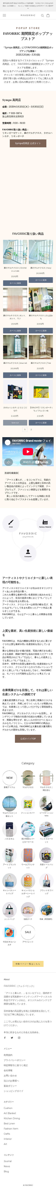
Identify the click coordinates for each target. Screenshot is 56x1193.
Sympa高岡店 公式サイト (28, 143)
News (7, 1166)
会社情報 (8, 1070)
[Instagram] (19, 1037)
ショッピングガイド (13, 1091)
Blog (6, 1171)
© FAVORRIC (28, 1185)
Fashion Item (11, 1128)
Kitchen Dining (12, 1118)
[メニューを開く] (4, 15)
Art (5, 1144)
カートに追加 (15, 283)
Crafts (7, 1133)
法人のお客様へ (11, 1080)
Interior (8, 1139)
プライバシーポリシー (15, 1060)
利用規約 (8, 1055)
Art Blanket (10, 1113)
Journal (8, 1161)
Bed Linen (9, 1123)
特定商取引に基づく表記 (16, 1065)
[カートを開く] (48, 15)
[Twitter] (12, 1037)
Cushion (8, 1108)
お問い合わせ (10, 1075)
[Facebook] (5, 1037)
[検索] (42, 15)
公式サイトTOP (28, 738)
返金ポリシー (10, 1085)
